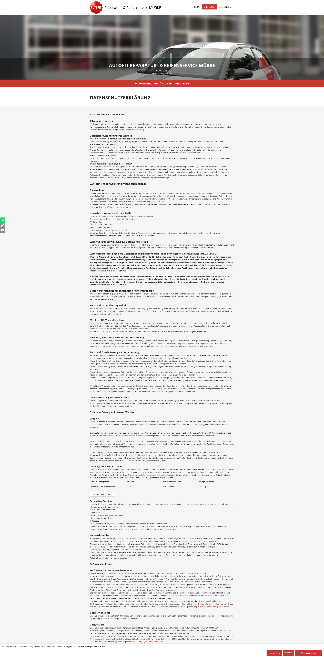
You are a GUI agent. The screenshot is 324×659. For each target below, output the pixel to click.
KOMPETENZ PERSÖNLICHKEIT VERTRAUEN (164, 83)
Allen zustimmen (308, 653)
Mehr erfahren (274, 653)
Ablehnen (288, 653)
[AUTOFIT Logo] (96, 7)
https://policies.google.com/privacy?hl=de (211, 607)
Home (197, 7)
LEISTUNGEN (225, 7)
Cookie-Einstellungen (102, 494)
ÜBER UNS (209, 7)
